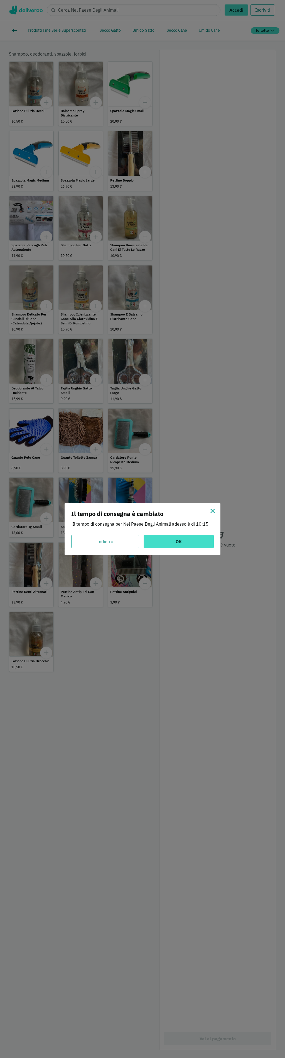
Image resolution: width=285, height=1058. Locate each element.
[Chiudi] (212, 511)
